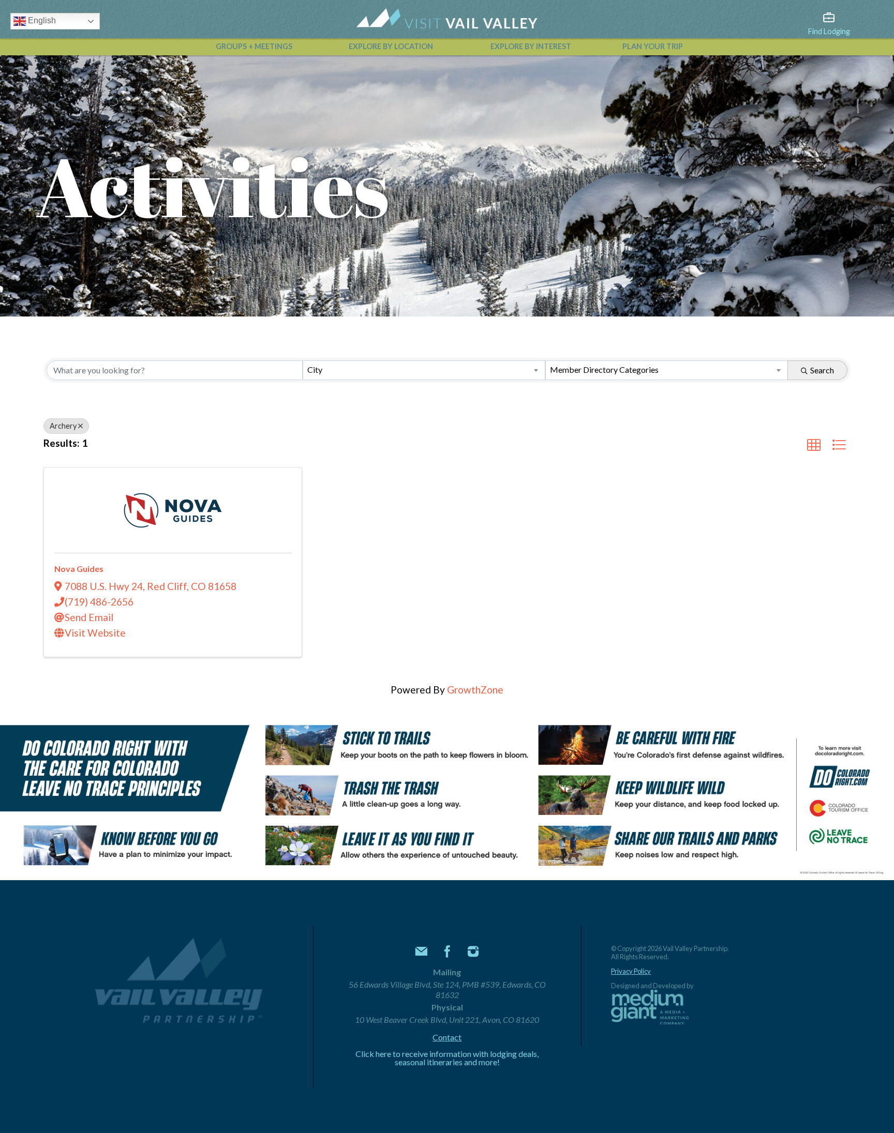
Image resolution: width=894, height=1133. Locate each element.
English (41, 20)
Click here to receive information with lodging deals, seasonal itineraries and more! (447, 1058)
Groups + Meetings (254, 46)
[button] (813, 445)
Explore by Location (391, 46)
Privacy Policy (631, 971)
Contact (447, 1037)
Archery (63, 425)
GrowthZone (475, 690)
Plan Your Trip (652, 46)
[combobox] (424, 370)
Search (822, 370)
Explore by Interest (530, 46)
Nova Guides (78, 568)
